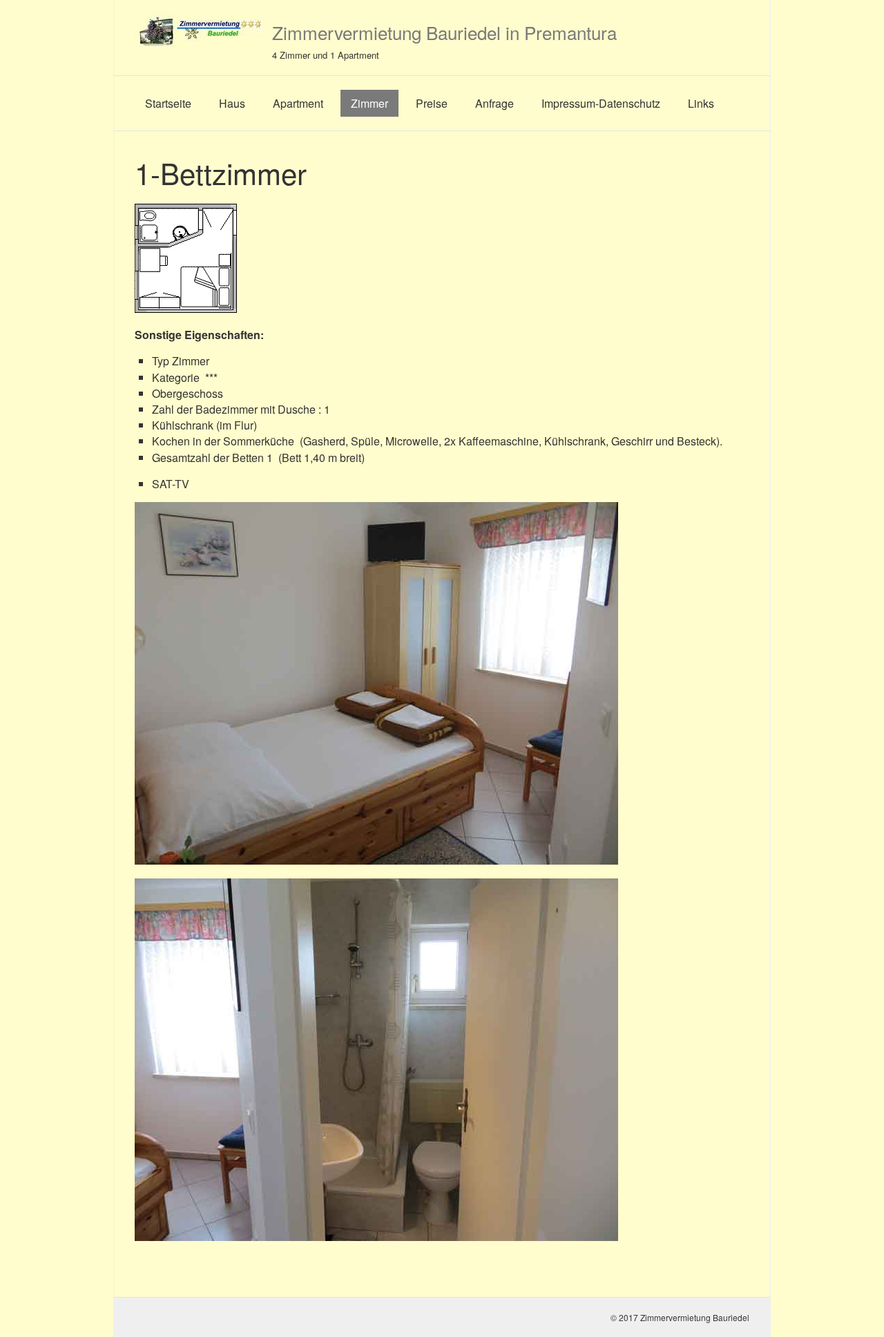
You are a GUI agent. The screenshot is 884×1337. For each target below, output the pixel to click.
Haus (232, 103)
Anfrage (494, 103)
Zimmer (369, 103)
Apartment (298, 103)
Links (701, 103)
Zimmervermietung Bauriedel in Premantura (444, 32)
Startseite (168, 103)
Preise (432, 103)
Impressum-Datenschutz (600, 103)
